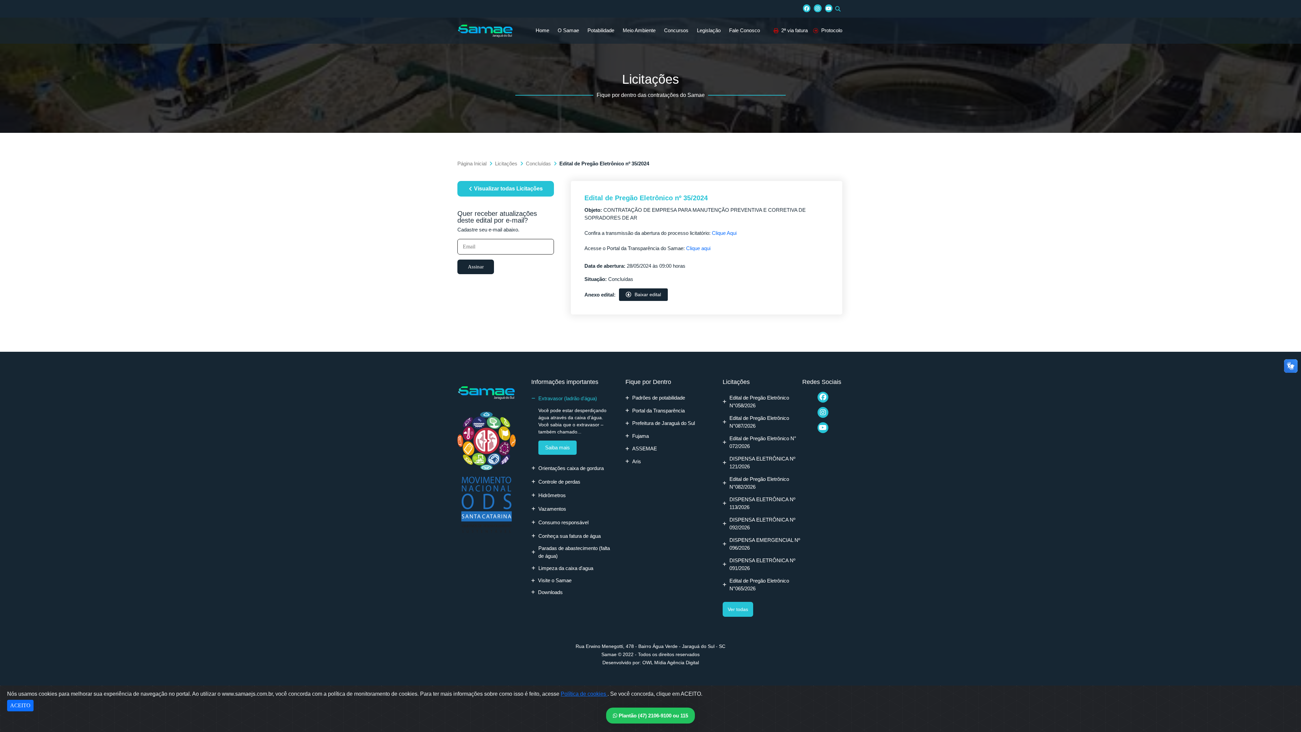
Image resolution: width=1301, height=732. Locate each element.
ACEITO (20, 705)
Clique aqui (698, 248)
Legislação (709, 30)
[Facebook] (806, 8)
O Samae (568, 30)
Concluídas (538, 163)
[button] (837, 8)
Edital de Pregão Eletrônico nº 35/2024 (646, 198)
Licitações (506, 163)
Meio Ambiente (639, 30)
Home (542, 30)
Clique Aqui (724, 233)
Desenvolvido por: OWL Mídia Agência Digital (650, 662)
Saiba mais (557, 447)
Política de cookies (584, 694)
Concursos (676, 30)
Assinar (476, 266)
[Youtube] (828, 8)
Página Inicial (472, 163)
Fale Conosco (744, 30)
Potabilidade (600, 30)
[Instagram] (817, 8)
